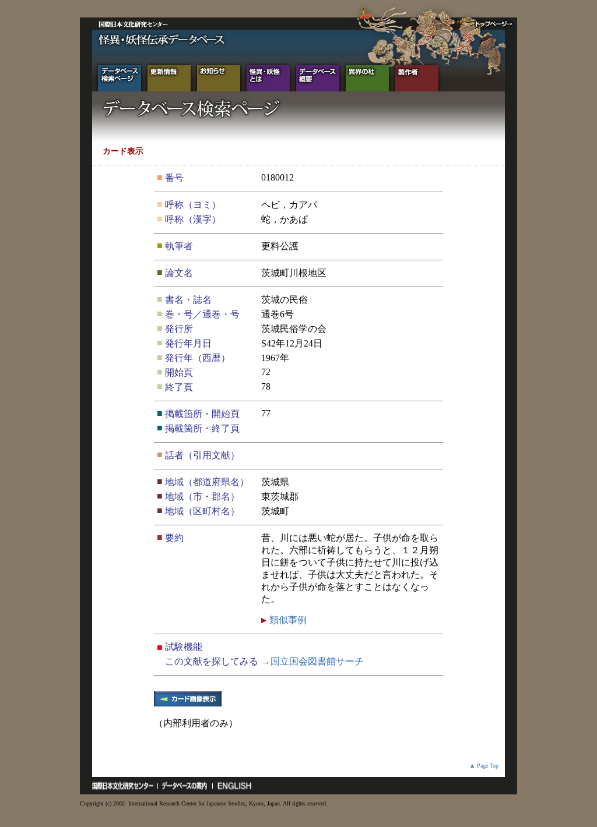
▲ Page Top (483, 765)
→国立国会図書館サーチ (312, 661)
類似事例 (287, 620)
